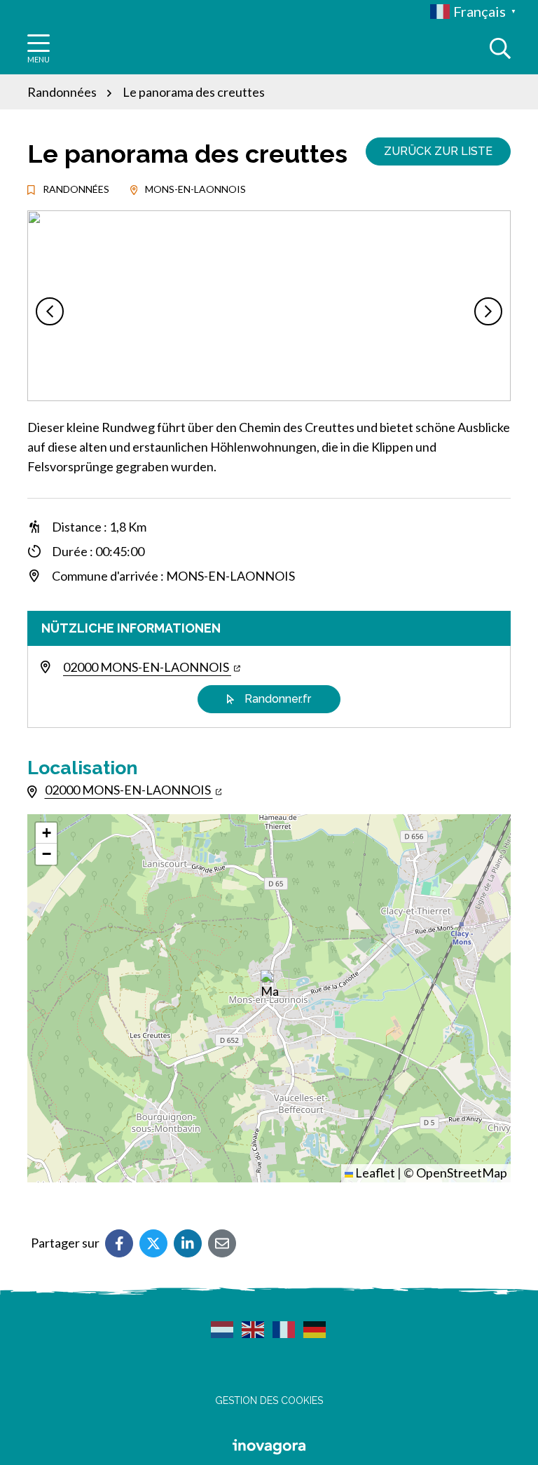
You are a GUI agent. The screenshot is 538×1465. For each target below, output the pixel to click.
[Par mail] (222, 1243)
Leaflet (374, 1172)
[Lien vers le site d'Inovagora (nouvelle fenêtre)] (269, 1444)
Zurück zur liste (438, 151)
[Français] (284, 1329)
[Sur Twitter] (153, 1243)
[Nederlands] (223, 1329)
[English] (253, 1329)
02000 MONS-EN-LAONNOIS (147, 667)
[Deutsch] (315, 1329)
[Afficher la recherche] (500, 48)
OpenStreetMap (461, 1172)
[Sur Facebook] (119, 1243)
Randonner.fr (277, 699)
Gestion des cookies (269, 1400)
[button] (50, 311)
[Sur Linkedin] (188, 1243)
